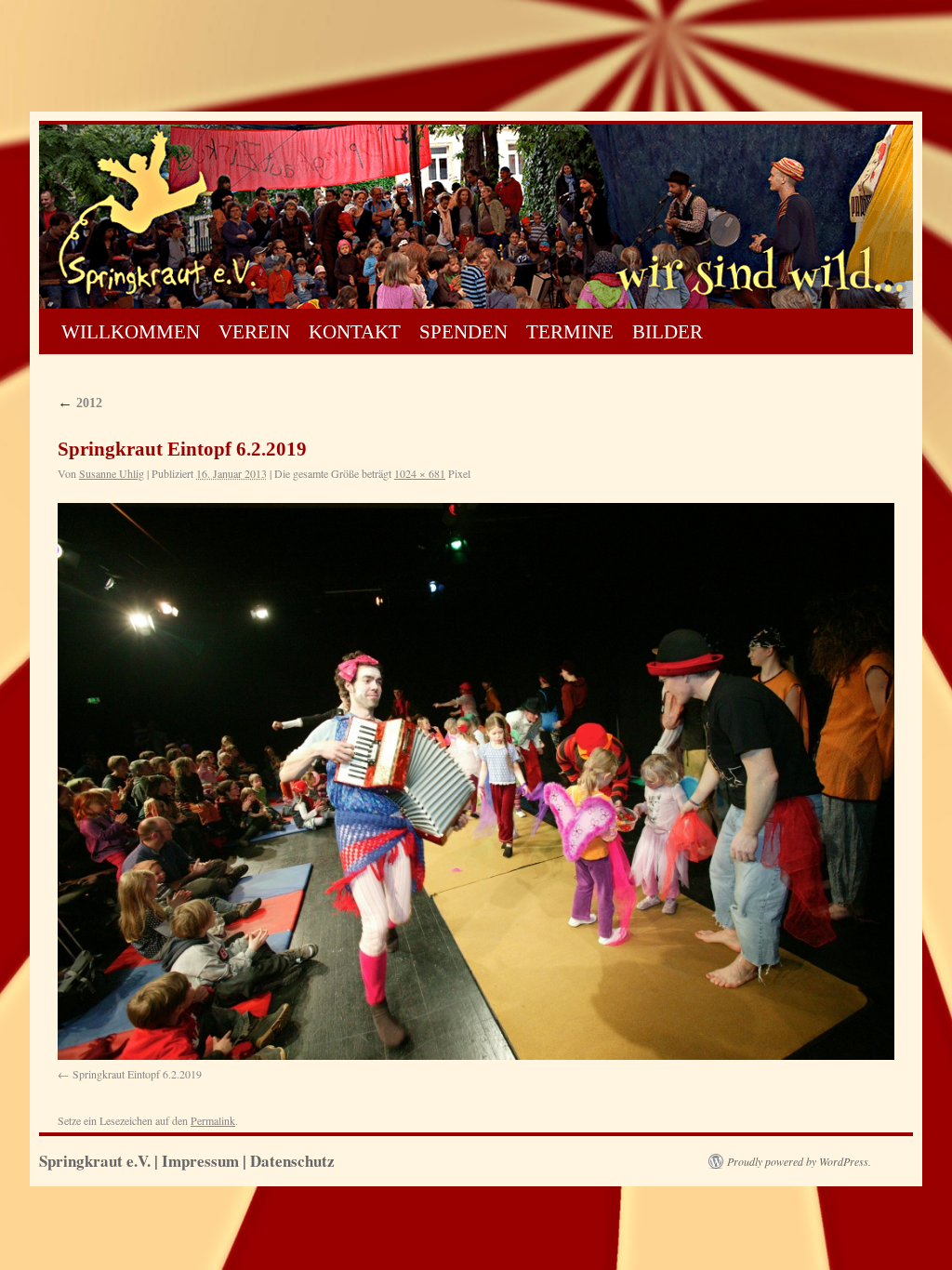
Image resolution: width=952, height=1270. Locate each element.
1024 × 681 (419, 473)
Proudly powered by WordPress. (799, 1161)
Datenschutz (292, 1160)
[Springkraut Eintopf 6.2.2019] (476, 781)
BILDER (667, 332)
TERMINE (570, 332)
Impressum (200, 1160)
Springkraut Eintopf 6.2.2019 (137, 1073)
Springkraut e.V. (96, 1160)
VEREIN (254, 332)
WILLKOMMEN (130, 332)
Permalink (213, 1120)
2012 (80, 403)
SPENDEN (463, 332)
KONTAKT (355, 332)
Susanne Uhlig (111, 473)
